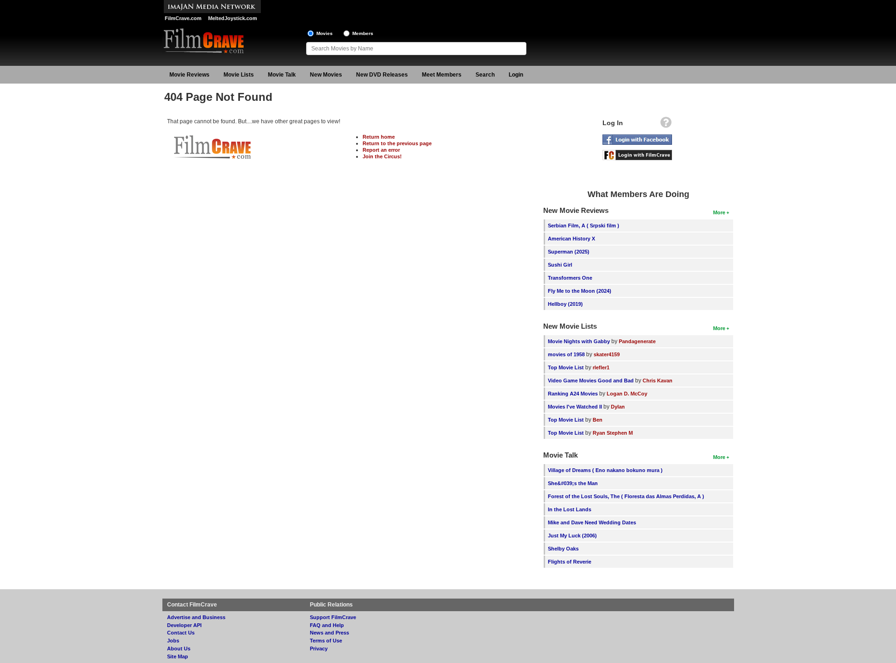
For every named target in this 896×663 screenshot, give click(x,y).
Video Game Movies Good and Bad (591, 380)
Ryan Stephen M (613, 433)
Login (516, 74)
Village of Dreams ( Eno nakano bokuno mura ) (605, 470)
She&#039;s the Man (573, 483)
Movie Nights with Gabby (579, 341)
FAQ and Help (327, 625)
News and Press (329, 632)
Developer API (184, 625)
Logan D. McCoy (627, 393)
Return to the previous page (397, 143)
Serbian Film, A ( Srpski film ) (583, 225)
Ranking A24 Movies (573, 393)
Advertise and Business (196, 617)
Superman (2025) (568, 251)
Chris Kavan (657, 380)
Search (485, 74)
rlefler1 (601, 367)
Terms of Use (326, 640)
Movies (324, 33)
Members (362, 33)
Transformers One (570, 278)
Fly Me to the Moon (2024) (579, 291)
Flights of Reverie (569, 561)
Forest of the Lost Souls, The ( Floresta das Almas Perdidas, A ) (626, 496)
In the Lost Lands (569, 509)
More (719, 212)
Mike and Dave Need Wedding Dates (592, 522)
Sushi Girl (560, 265)
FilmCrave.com (183, 18)
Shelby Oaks (563, 548)
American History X (571, 238)
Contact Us (181, 632)
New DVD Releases (382, 74)
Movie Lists (239, 74)
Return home (379, 137)
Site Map (177, 656)
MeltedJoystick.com (232, 18)
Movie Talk (282, 74)
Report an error (381, 150)
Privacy (319, 648)
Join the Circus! (382, 156)
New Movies (326, 74)
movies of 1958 (566, 354)
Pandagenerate (637, 341)
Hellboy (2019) (565, 304)
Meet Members (442, 74)
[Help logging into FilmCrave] (666, 124)
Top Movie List (566, 367)
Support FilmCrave (333, 617)
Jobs (173, 640)
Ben (597, 420)
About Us (178, 648)
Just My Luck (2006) (572, 535)
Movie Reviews (189, 74)
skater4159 (607, 354)
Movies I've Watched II (575, 406)
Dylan (618, 406)
